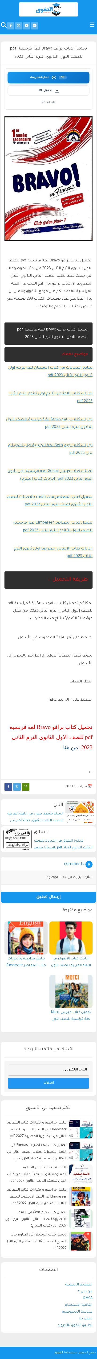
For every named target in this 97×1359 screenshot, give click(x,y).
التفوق (58, 1353)
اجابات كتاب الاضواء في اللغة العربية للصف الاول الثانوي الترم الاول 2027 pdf (71, 963)
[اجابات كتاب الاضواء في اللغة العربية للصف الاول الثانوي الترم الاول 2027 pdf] (71, 937)
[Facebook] (8, 787)
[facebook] (10, 25)
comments (74, 864)
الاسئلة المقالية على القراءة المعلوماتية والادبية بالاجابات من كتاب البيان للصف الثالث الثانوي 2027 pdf (37, 1174)
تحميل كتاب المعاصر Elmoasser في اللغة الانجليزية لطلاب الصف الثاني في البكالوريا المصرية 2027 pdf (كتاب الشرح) (37, 1153)
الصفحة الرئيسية (79, 1285)
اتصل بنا (86, 1319)
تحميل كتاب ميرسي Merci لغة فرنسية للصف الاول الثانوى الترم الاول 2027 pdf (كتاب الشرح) (71, 1017)
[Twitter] (17, 787)
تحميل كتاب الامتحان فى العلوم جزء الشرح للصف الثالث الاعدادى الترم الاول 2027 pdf (36, 1242)
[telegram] (34, 25)
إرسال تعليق (48, 897)
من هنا (70, 747)
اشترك (48, 1083)
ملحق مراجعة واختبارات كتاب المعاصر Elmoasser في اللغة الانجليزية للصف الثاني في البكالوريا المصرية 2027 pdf (36, 1130)
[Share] (25, 787)
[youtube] (26, 25)
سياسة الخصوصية (77, 1312)
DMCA (88, 1298)
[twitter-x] (18, 25)
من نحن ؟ (85, 1292)
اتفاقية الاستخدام (79, 1305)
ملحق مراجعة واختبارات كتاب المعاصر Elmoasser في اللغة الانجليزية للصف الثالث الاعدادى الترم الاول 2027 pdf (36, 1197)
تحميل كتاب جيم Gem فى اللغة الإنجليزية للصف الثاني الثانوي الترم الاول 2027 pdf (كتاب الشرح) (36, 1219)
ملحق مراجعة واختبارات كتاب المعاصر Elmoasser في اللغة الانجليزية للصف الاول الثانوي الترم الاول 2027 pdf (26, 963)
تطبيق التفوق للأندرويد (75, 1325)
